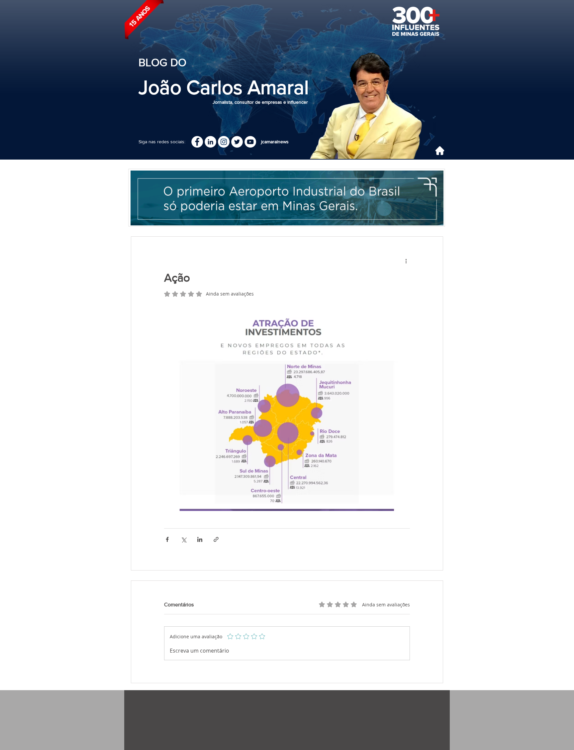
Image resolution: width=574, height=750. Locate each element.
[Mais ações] (406, 261)
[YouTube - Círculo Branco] (250, 142)
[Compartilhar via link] (216, 539)
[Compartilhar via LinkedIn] (200, 539)
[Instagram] (224, 142)
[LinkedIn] (210, 142)
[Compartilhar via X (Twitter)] (183, 539)
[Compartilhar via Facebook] (167, 539)
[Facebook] (197, 142)
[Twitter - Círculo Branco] (237, 142)
